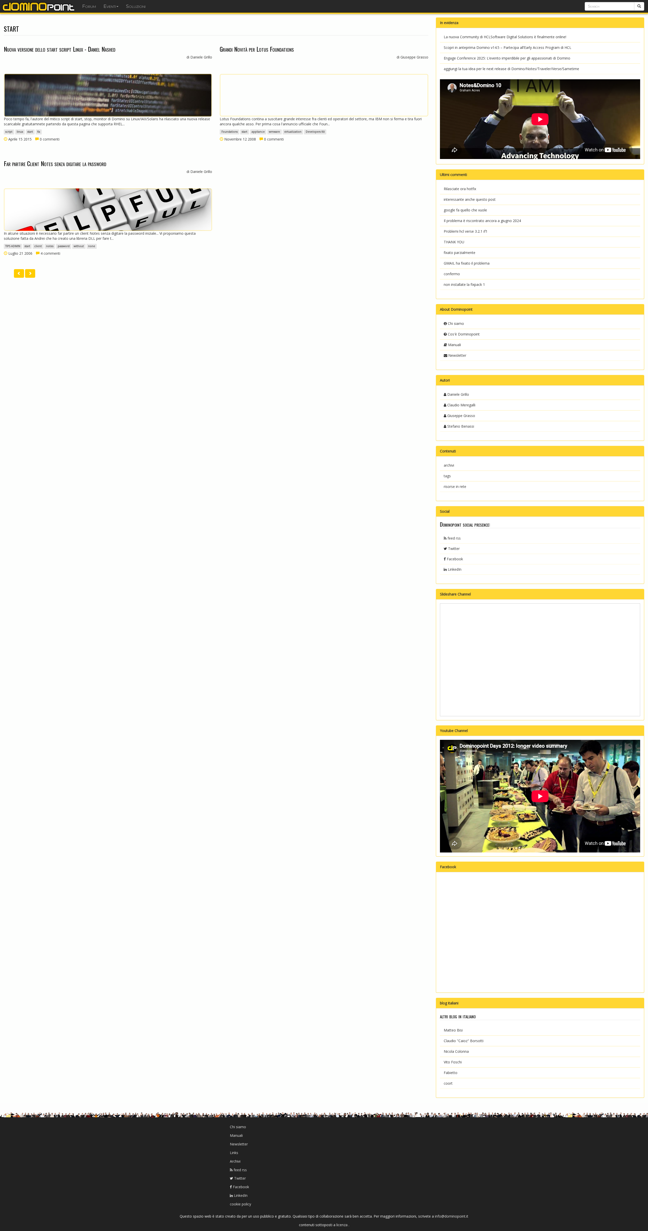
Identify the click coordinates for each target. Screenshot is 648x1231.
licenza (342, 1224)
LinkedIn (454, 569)
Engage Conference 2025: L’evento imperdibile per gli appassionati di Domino (507, 58)
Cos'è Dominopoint (463, 334)
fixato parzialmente (459, 252)
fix (38, 132)
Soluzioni (136, 6)
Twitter (453, 548)
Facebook (454, 559)
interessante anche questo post (470, 199)
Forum (89, 6)
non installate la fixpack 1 (464, 284)
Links (234, 1152)
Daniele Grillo (457, 394)
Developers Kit (315, 132)
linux (20, 132)
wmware (274, 132)
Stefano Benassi (460, 426)
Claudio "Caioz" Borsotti (463, 1040)
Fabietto (450, 1072)
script (8, 132)
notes (49, 246)
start (30, 132)
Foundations (229, 132)
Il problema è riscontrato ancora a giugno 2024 (482, 220)
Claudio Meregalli (460, 405)
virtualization (292, 132)
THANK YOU (454, 242)
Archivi (235, 1161)
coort (448, 1083)
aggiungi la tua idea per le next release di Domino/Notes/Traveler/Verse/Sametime (511, 68)
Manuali (454, 344)
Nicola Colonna (456, 1051)
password (64, 246)
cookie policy (240, 1204)
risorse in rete (455, 486)
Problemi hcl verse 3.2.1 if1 (466, 231)
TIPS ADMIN (12, 246)
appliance (258, 132)
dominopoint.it (39, 6)
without (79, 246)
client (38, 246)
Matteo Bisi (453, 1030)
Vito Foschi (453, 1062)
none (91, 246)
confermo (452, 273)
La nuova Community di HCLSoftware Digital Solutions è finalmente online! (505, 36)
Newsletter (456, 355)
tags (447, 475)
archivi (449, 465)
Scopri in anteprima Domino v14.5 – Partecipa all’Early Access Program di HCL (507, 47)
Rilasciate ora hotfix (460, 188)
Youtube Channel (454, 730)
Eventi (110, 6)
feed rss (454, 538)
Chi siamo (455, 323)
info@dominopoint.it (451, 1216)
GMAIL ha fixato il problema (467, 263)
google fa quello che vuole (465, 210)
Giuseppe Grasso (460, 415)
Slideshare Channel (455, 594)
